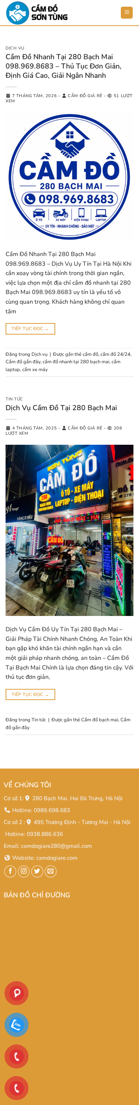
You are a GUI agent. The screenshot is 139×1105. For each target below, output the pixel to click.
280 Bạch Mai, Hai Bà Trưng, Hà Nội (77, 798)
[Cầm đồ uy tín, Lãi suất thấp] (43, 13)
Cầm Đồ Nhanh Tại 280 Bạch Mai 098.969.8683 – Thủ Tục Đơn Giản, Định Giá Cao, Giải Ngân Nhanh (64, 66)
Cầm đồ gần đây (23, 361)
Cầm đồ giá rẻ (85, 96)
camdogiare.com (56, 858)
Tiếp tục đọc (30, 329)
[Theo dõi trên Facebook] (10, 871)
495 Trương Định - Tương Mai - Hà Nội (82, 822)
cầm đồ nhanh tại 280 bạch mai (76, 361)
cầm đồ (90, 354)
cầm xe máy (35, 369)
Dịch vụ (15, 48)
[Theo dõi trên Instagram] (24, 871)
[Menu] (127, 13)
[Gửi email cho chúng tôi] (50, 871)
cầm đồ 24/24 (115, 354)
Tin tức (14, 399)
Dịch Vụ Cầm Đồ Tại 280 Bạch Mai (61, 408)
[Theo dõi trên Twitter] (37, 871)
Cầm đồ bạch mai (99, 719)
